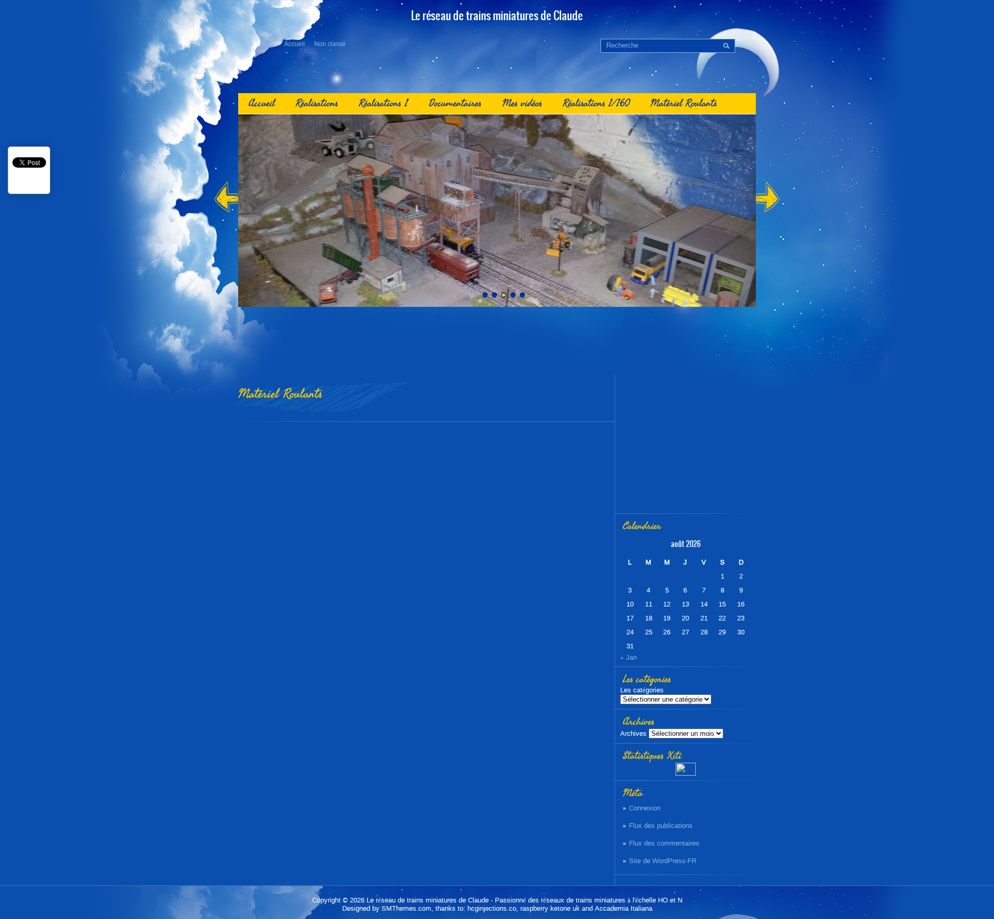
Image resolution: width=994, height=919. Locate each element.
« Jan (628, 657)
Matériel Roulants (683, 103)
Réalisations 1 (383, 103)
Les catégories (642, 690)
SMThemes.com (406, 908)
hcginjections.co (491, 908)
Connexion (645, 808)
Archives (633, 733)
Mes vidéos (522, 103)
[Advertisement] (497, 340)
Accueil (294, 44)
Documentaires (455, 103)
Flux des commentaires (664, 843)
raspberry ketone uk (550, 908)
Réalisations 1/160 (596, 103)
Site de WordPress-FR (662, 861)
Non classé (330, 44)
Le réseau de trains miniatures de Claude (428, 900)
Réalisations (317, 103)
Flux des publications (661, 825)
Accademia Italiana (623, 908)
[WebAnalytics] (686, 773)
